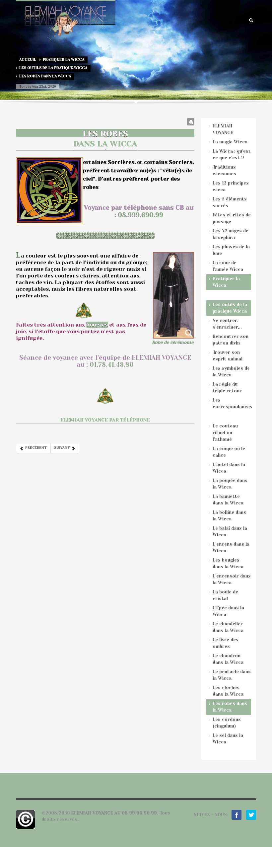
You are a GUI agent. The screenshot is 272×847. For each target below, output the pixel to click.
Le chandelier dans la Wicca (228, 627)
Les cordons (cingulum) (227, 723)
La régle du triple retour (227, 387)
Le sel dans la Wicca (228, 738)
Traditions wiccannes (224, 170)
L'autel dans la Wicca (229, 468)
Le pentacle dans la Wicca (232, 675)
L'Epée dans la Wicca (228, 611)
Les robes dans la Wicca (230, 707)
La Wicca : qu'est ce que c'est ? (232, 154)
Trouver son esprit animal (227, 355)
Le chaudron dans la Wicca (228, 659)
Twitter (251, 815)
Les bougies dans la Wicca (228, 563)
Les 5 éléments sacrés (230, 202)
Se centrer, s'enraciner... (227, 324)
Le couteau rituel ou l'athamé (225, 433)
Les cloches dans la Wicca (228, 691)
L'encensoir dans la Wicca (232, 579)
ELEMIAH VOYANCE (223, 129)
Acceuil (27, 59)
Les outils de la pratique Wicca (53, 68)
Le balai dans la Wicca (230, 531)
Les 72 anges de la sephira (230, 234)
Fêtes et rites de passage (232, 218)
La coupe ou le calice (229, 452)
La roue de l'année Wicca (228, 266)
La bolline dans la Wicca (229, 515)
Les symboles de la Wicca (231, 371)
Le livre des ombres (225, 643)
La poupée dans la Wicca (230, 484)
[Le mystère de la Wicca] (173, 295)
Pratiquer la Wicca (63, 59)
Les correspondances (232, 403)
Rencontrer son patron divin (230, 340)
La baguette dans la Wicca (228, 499)
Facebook (236, 815)
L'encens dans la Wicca (231, 547)
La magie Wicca (230, 141)
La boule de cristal (225, 595)
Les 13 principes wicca (231, 186)
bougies (97, 325)
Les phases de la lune (231, 250)
